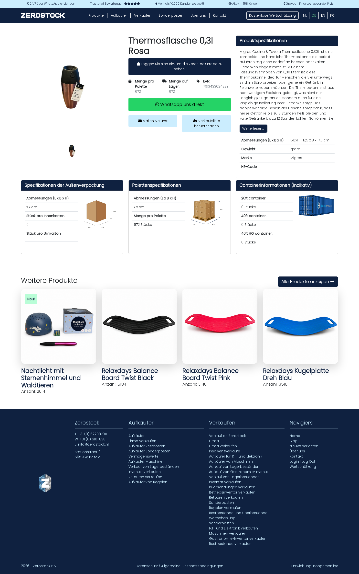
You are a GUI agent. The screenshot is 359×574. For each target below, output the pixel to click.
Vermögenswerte (143, 456)
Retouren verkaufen (145, 476)
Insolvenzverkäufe (224, 451)
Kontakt (219, 15)
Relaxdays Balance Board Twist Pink (210, 374)
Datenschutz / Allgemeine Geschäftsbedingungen (179, 565)
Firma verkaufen (142, 440)
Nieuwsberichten (304, 446)
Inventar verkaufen (144, 471)
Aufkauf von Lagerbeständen (234, 466)
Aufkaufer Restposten (146, 446)
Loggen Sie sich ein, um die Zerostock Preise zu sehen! (181, 66)
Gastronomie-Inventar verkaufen (237, 538)
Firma (214, 440)
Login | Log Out (302, 461)
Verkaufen (142, 15)
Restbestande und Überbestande (238, 512)
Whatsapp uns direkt (181, 104)
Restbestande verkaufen (230, 543)
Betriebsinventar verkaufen (232, 492)
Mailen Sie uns (154, 120)
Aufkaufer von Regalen (147, 482)
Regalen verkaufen (225, 507)
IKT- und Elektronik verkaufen (233, 528)
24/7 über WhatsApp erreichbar (52, 4)
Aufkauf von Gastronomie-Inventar (239, 471)
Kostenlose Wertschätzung (272, 15)
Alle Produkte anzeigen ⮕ (308, 282)
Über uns (198, 15)
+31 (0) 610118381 (93, 439)
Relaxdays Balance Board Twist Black (130, 374)
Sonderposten (170, 15)
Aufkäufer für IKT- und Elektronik (235, 456)
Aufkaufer (119, 15)
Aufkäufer (136, 435)
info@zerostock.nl (93, 444)
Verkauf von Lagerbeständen (153, 466)
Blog (293, 440)
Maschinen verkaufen (227, 533)
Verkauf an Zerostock (227, 435)
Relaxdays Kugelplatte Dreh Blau (296, 374)
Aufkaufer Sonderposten (149, 451)
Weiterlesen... (253, 128)
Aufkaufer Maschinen (146, 461)
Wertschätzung (222, 518)
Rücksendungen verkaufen (232, 487)
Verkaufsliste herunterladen (207, 123)
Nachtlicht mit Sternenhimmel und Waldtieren (51, 378)
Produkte (96, 15)
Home (295, 435)
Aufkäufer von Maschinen (231, 461)
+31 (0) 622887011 (92, 434)
